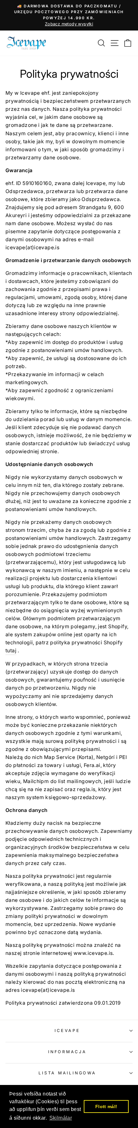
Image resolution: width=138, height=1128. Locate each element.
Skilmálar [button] (60, 1118)
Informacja (67, 1051)
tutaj (10, 651)
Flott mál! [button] (106, 1106)
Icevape (67, 1030)
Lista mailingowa (67, 1073)
